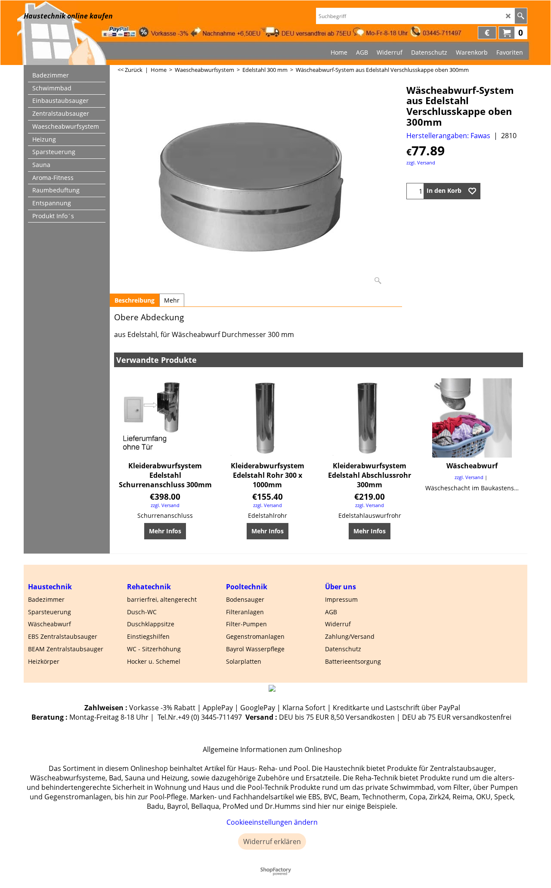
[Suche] (520, 16)
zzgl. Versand (420, 162)
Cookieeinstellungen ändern (272, 822)
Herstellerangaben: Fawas (448, 135)
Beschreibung (135, 300)
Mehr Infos (165, 531)
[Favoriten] (472, 191)
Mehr (172, 300)
